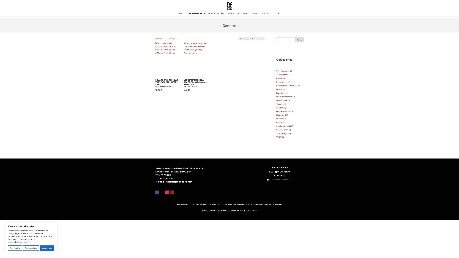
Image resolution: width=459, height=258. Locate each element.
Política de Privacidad (273, 204)
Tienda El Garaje (194, 14)
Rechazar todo (31, 248)
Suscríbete (242, 14)
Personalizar (15, 248)
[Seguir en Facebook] (157, 192)
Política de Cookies (254, 204)
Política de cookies (22, 242)
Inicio (181, 14)
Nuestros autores (216, 14)
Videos (230, 14)
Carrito (265, 14)
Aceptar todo (47, 248)
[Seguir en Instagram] (167, 192)
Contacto (255, 14)
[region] (31, 237)
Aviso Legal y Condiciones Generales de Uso (196, 204)
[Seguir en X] (162, 192)
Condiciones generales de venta (230, 204)
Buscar (299, 40)
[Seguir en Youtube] (172, 192)
